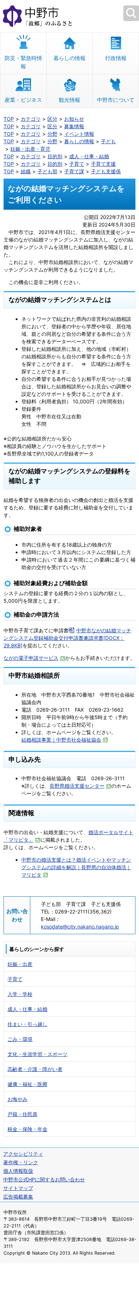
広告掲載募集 (18, 1197)
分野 (52, 134)
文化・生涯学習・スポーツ (37, 1054)
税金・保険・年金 (27, 1129)
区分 (52, 119)
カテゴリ (31, 119)
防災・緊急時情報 (23, 62)
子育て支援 (103, 164)
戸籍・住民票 (22, 1114)
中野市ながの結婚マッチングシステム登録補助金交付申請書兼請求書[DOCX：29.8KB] (67, 637)
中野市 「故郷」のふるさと (69, 16)
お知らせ (74, 119)
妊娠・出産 (19, 964)
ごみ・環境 (19, 1039)
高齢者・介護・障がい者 (34, 1069)
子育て (76, 164)
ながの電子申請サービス (31, 658)
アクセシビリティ (23, 1154)
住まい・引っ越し (27, 1024)
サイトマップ (18, 1188)
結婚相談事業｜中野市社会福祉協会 (61, 740)
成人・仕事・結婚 (89, 156)
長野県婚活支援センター (77, 786)
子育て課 (74, 171)
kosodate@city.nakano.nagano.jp (80, 926)
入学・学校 (19, 994)
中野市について (115, 99)
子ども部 (47, 171)
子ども (108, 141)
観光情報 (69, 99)
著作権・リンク (20, 1162)
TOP (9, 119)
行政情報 (116, 58)
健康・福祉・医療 (27, 1084)
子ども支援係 (106, 171)
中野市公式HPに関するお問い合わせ (44, 1179)
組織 (26, 171)
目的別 (54, 156)
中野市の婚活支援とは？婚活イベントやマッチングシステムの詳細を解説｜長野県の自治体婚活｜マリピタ (76, 867)
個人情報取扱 (18, 1171)
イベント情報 (79, 134)
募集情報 (74, 126)
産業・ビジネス (23, 99)
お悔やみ (17, 1099)
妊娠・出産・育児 (30, 149)
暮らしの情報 (69, 58)
